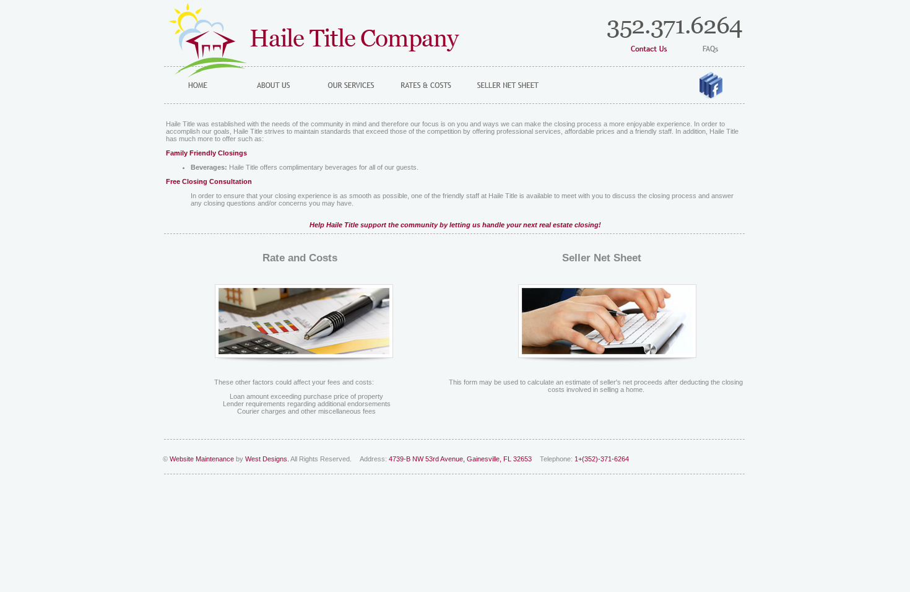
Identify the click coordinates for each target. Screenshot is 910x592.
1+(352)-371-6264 (601, 459)
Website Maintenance (202, 459)
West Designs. (267, 459)
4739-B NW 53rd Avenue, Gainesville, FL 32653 (461, 459)
